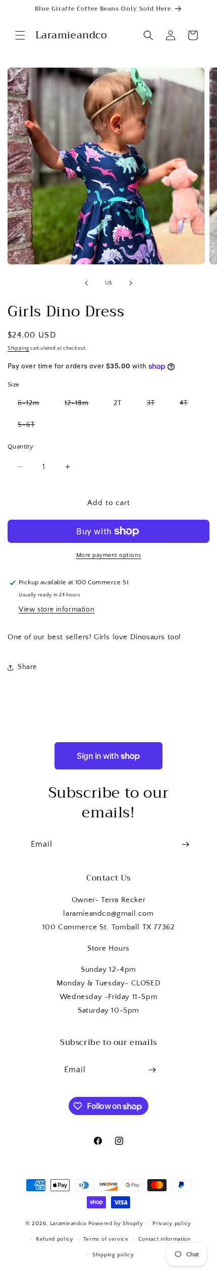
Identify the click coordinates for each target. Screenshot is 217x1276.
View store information (56, 609)
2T (118, 403)
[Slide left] (86, 283)
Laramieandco (68, 1223)
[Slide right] (131, 283)
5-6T (31, 426)
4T (189, 405)
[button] (20, 35)
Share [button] (27, 667)
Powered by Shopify (115, 1223)
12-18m (82, 405)
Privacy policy (171, 1223)
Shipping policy (113, 1255)
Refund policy (55, 1239)
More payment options (108, 555)
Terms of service (106, 1239)
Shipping (18, 348)
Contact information (164, 1239)
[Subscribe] (185, 844)
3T (156, 405)
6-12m (33, 405)
